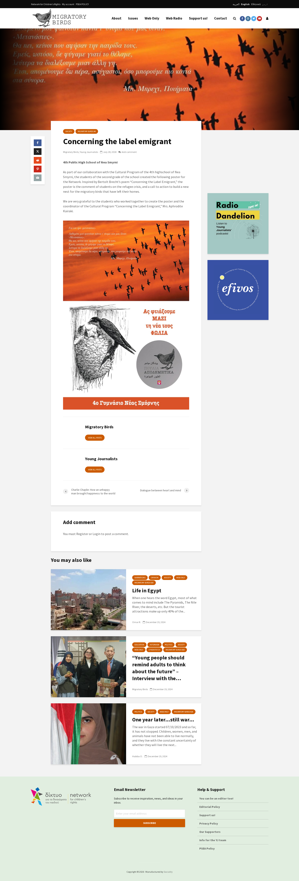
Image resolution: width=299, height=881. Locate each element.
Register (82, 534)
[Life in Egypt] (88, 599)
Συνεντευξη (154, 649)
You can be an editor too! (216, 798)
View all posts (94, 437)
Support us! (198, 18)
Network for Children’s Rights (45, 4)
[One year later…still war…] (88, 733)
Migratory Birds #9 (87, 131)
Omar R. (136, 622)
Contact (220, 18)
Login (96, 534)
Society (68, 131)
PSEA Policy (207, 848)
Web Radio (174, 18)
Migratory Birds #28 (144, 582)
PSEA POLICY (82, 4)
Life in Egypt (146, 590)
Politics (168, 644)
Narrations (139, 577)
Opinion (154, 577)
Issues (133, 18)
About (116, 18)
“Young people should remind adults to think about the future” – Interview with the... (159, 668)
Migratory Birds (71, 151)
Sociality (168, 871)
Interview (154, 644)
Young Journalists (89, 151)
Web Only (152, 18)
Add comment (129, 151)
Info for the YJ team (212, 840)
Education (139, 644)
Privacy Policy (208, 823)
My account (68, 4)
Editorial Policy (209, 807)
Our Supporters (209, 832)
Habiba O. (137, 756)
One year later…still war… (163, 719)
